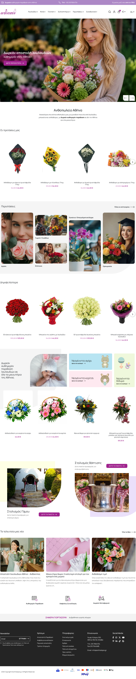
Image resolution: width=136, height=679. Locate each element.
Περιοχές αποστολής (44, 643)
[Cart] (119, 11)
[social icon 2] (116, 637)
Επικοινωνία (66, 640)
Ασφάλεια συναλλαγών (45, 640)
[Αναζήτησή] (110, 11)
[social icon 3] (120, 637)
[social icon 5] (113, 641)
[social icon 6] (116, 641)
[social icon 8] (123, 641)
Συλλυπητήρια (63, 12)
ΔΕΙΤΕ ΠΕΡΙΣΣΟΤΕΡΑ (14, 63)
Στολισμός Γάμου (18, 511)
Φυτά (42, 12)
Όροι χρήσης (66, 652)
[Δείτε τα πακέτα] (34, 485)
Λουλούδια (32, 12)
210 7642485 (94, 646)
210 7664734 (95, 644)
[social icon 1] (113, 637)
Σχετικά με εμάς (67, 637)
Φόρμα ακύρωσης (68, 655)
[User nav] (114, 11)
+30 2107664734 (71, 2)
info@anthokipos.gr (99, 650)
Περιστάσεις (78, 12)
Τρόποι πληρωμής (43, 646)
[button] (4, 141)
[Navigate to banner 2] (90, 379)
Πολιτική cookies (68, 646)
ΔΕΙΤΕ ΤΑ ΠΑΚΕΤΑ (48, 514)
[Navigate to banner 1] (90, 361)
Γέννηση (51, 12)
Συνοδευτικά (91, 12)
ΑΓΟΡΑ (15, 192)
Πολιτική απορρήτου (69, 649)
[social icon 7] (120, 641)
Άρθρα (64, 643)
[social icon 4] (123, 637)
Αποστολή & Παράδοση (45, 637)
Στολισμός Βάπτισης (88, 463)
